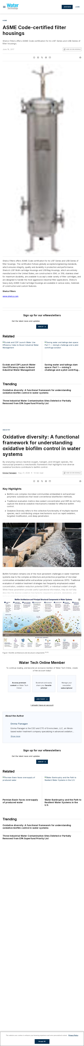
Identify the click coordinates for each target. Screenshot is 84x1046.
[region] (42, 1039)
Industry (6, 430)
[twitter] (42, 57)
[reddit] (46, 57)
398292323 (50, 525)
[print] (80, 57)
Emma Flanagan (10, 473)
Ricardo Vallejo (61, 525)
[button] (4, 7)
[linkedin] (38, 57)
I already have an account (42, 705)
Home (5, 20)
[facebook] (34, 57)
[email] (50, 57)
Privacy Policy (73, 1035)
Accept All (42, 1041)
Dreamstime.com (72, 525)
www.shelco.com (10, 296)
